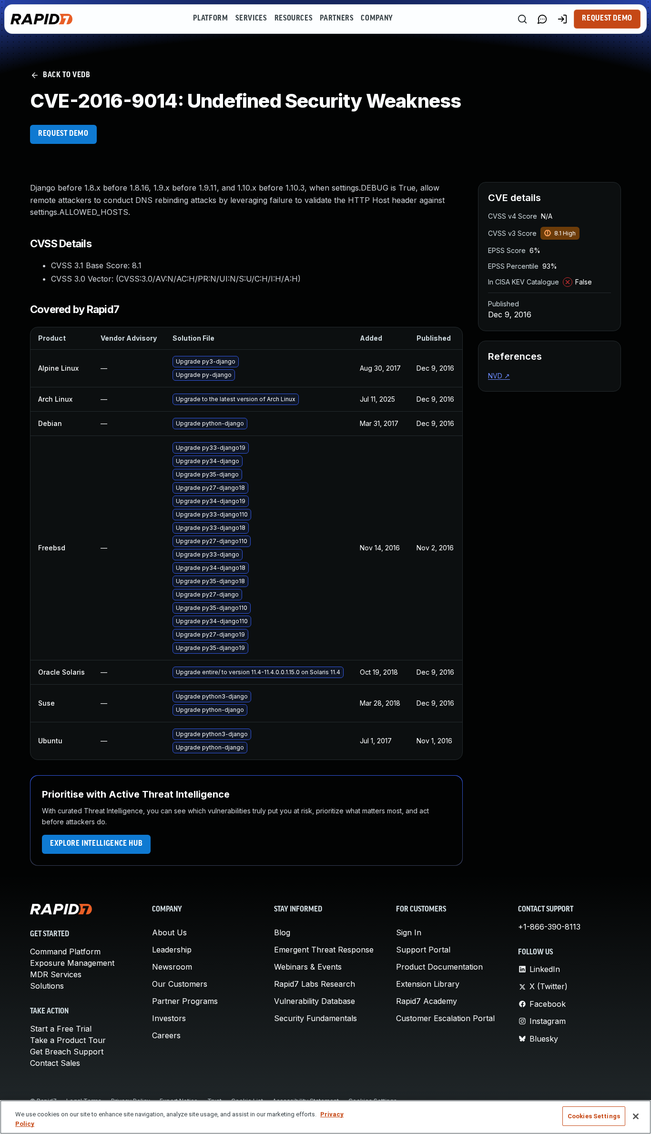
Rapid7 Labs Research (314, 984)
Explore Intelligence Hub (96, 844)
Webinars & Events (308, 967)
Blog (282, 932)
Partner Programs (185, 1001)
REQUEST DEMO (63, 134)
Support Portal (423, 949)
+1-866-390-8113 (549, 927)
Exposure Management (72, 963)
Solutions (47, 986)
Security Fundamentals (315, 1018)
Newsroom (172, 967)
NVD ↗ (499, 376)
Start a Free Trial (61, 1028)
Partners (336, 18)
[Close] (635, 1116)
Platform (210, 18)
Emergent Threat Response (324, 949)
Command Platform (65, 951)
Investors (169, 1018)
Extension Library (427, 984)
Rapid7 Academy (426, 1001)
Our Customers (179, 984)
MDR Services (55, 974)
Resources (294, 18)
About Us (169, 932)
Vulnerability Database (314, 1001)
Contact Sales (55, 1063)
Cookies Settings (594, 1116)
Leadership (172, 949)
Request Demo (607, 18)
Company (377, 18)
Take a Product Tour (68, 1040)
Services (250, 18)
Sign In (408, 932)
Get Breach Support (66, 1051)
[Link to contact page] (542, 19)
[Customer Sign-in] (562, 19)
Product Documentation (439, 967)
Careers (166, 1035)
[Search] (522, 19)
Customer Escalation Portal (445, 1018)
